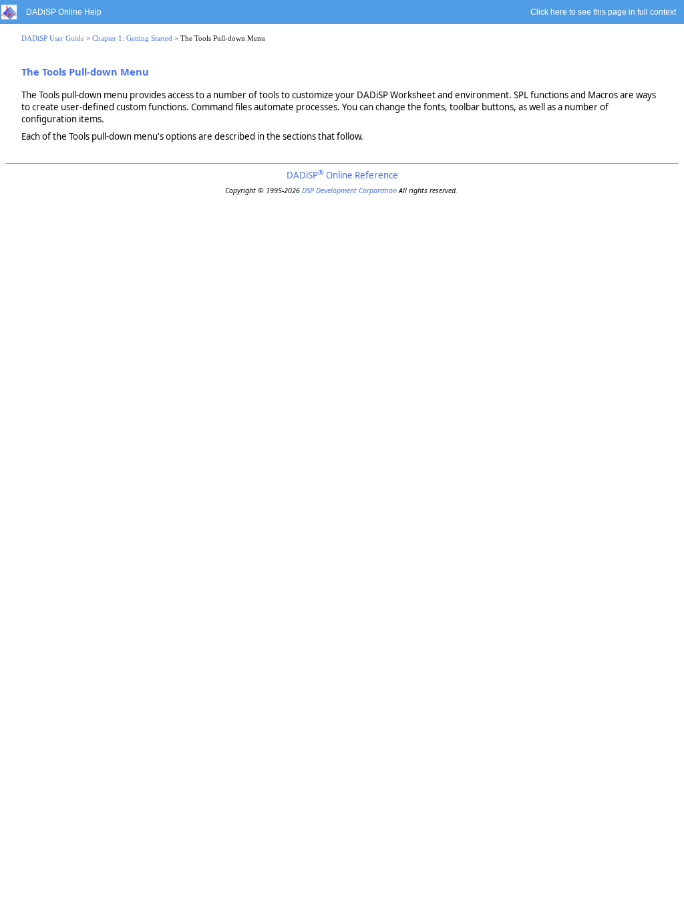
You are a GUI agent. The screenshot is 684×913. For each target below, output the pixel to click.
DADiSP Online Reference (342, 175)
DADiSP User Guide (52, 38)
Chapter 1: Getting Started (132, 38)
